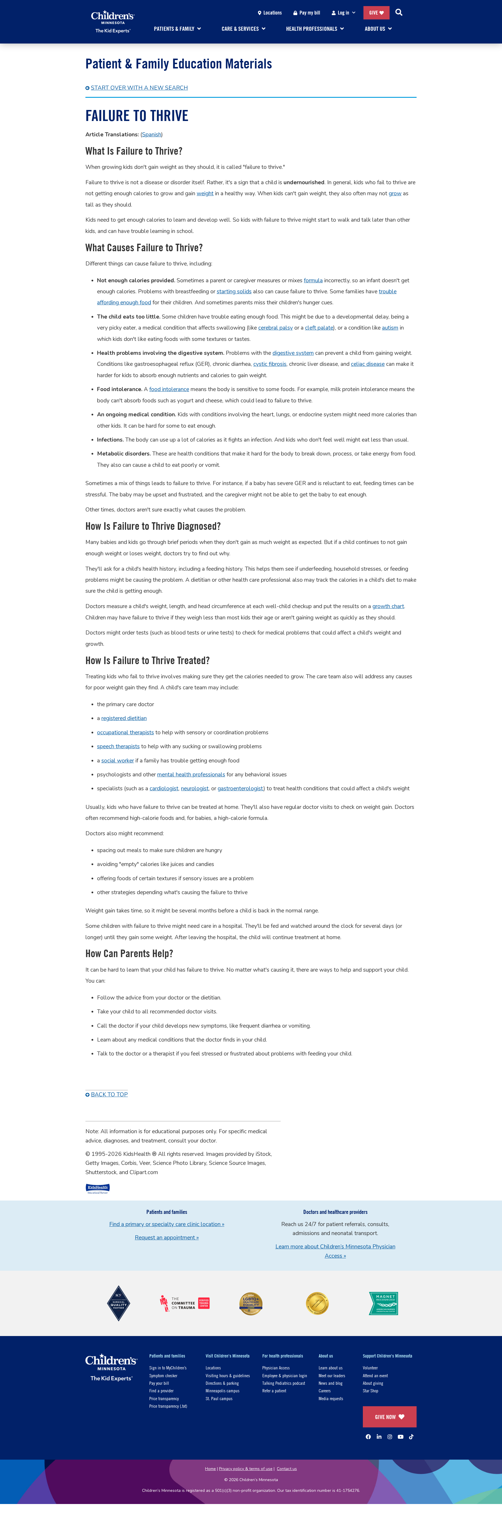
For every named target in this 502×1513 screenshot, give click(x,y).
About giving (373, 1383)
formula (313, 280)
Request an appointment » (167, 1237)
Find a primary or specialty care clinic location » (166, 1224)
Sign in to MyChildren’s (168, 1367)
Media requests (331, 1398)
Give (373, 12)
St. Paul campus (219, 1398)
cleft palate (319, 328)
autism (390, 328)
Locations (272, 12)
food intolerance (169, 389)
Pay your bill (159, 1383)
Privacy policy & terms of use (245, 1469)
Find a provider (161, 1390)
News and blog (331, 1383)
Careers (325, 1390)
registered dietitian (124, 718)
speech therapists (118, 746)
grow (395, 193)
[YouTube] (400, 1436)
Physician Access (276, 1367)
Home (210, 1469)
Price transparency (164, 1398)
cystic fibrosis (269, 364)
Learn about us (331, 1367)
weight (205, 193)
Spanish (151, 134)
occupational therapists (125, 732)
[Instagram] (389, 1436)
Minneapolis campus (222, 1390)
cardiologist (164, 788)
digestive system (293, 353)
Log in (343, 12)
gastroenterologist (240, 788)
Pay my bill (310, 12)
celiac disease (368, 364)
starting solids (234, 291)
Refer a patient (274, 1390)
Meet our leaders (332, 1375)
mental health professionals (191, 774)
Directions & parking (222, 1383)
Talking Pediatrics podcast (283, 1383)
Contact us (287, 1469)
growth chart (388, 606)
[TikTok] (411, 1436)
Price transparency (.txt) (168, 1406)
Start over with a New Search (139, 88)
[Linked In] (379, 1436)
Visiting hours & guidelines (228, 1375)
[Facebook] (368, 1436)
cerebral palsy (275, 328)
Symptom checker (163, 1375)
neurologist (195, 788)
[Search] (398, 13)
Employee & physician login (284, 1375)
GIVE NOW (385, 1416)
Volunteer (370, 1367)
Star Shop (370, 1390)
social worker (117, 760)
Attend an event (375, 1375)
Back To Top (109, 1094)
